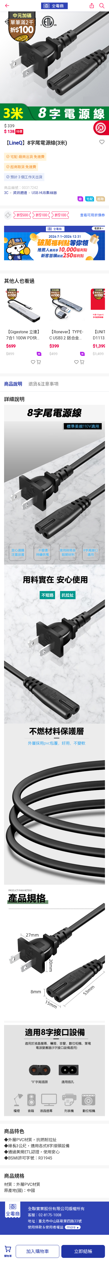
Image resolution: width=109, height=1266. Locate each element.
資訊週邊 (20, 193)
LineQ (15, 143)
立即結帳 (83, 1251)
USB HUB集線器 (44, 193)
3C (6, 193)
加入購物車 (37, 1251)
